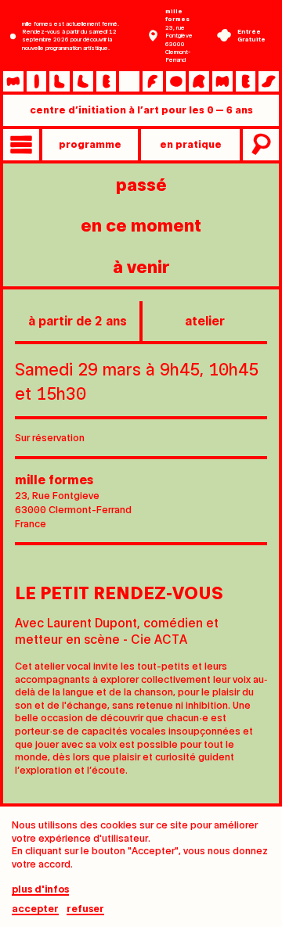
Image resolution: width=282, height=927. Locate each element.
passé (141, 183)
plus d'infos (40, 889)
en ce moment (141, 224)
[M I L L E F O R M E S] (141, 81)
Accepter (35, 909)
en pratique (191, 143)
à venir (141, 265)
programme (90, 143)
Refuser (85, 909)
